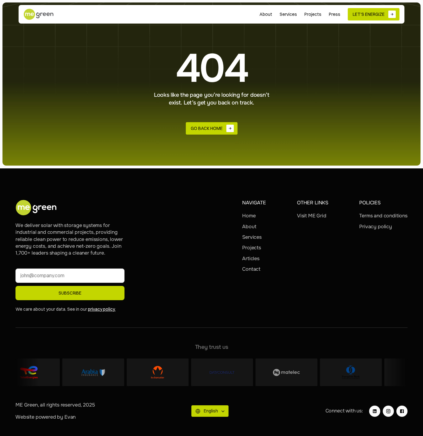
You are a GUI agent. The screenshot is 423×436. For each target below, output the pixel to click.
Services (252, 237)
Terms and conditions (383, 215)
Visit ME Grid (311, 215)
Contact (251, 269)
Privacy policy (375, 226)
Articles (250, 258)
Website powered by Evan (45, 417)
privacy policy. (102, 309)
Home (248, 215)
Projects (251, 247)
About (249, 226)
